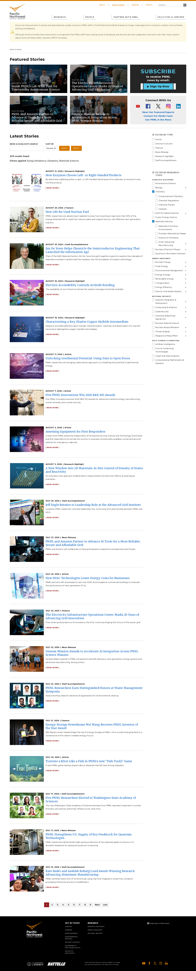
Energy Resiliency (95, 930)
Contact (68, 926)
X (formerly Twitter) (155, 963)
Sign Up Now (159, 86)
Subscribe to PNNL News (159, 923)
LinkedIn (166, 963)
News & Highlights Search (24, 144)
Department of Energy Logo (35, 964)
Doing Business (71, 933)
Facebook (149, 963)
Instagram (160, 963)
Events (149, 5)
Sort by (50, 144)
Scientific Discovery (96, 926)
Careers (135, 5)
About (102, 5)
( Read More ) (52, 188)
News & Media (118, 5)
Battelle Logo (56, 964)
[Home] (17, 11)
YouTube (143, 963)
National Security (95, 933)
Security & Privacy (72, 942)
